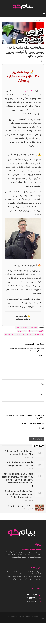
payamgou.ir (32, 602)
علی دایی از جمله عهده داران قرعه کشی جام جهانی (27, 579)
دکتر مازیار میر (22, 331)
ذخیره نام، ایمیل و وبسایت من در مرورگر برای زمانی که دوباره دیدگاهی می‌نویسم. (25, 416)
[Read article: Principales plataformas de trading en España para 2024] (39, 464)
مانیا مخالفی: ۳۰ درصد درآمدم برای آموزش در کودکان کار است (24, 576)
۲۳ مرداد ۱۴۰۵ (28, 486)
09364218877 (31, 598)
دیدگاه (41, 356)
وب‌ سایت (41, 405)
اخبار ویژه (37, 20)
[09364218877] (40, 594)
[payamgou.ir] (40, 601)
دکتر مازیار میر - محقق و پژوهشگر (33, 334)
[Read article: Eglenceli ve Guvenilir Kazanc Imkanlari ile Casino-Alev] (39, 453)
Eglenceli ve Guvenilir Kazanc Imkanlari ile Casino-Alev (19, 453)
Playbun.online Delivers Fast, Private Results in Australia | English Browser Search (19, 494)
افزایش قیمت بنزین (21, 327)
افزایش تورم (33, 327)
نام (42, 384)
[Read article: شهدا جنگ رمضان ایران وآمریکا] (39, 507)
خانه (43, 20)
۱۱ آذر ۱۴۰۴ (40, 61)
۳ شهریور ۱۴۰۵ (28, 457)
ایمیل (41, 394)
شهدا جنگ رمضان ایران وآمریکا (19, 505)
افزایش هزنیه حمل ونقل (36, 331)
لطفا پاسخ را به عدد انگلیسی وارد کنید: (32, 423)
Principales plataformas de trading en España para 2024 (19, 464)
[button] (44, 13)
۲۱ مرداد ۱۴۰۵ (28, 500)
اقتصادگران (28, 91)
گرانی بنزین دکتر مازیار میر (12, 334)
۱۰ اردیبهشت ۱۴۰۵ (27, 509)
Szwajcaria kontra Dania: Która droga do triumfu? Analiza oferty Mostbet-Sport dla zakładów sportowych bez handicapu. (17, 479)
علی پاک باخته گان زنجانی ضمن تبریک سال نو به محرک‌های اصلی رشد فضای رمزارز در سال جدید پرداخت (23, 573)
